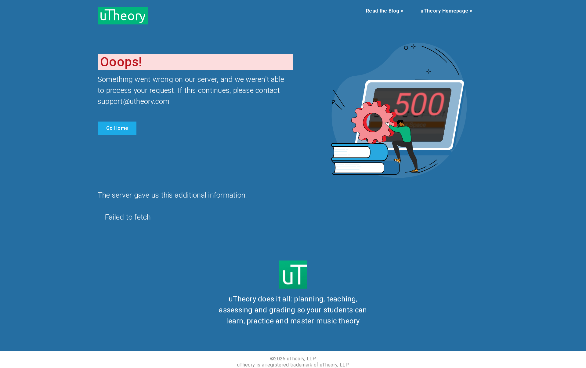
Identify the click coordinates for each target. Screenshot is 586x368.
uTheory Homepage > (446, 11)
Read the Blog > (384, 11)
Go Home (117, 128)
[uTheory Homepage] (123, 15)
